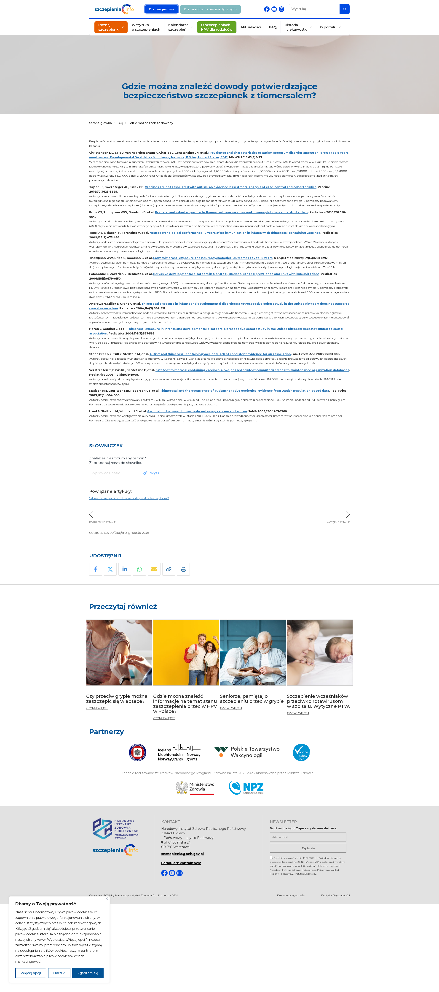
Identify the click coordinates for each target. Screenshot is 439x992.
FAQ (273, 27)
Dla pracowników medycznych (210, 9)
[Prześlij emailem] (154, 569)
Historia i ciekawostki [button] (296, 27)
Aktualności (251, 27)
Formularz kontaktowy (181, 863)
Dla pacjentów (161, 9)
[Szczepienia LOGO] (120, 850)
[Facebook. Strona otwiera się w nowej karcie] (267, 9)
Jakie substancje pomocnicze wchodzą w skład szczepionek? (129, 498)
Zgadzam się (88, 973)
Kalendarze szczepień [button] (178, 27)
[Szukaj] (345, 9)
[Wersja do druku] (183, 569)
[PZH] (120, 828)
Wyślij (155, 473)
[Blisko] (107, 899)
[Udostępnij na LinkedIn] (124, 569)
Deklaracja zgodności (291, 895)
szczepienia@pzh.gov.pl (182, 854)
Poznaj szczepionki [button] (108, 27)
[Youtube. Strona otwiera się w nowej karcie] (274, 9)
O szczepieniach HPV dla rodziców (217, 27)
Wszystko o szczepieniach (146, 27)
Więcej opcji (31, 973)
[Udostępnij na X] (110, 569)
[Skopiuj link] (168, 569)
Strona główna (100, 123)
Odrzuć (59, 973)
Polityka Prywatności (335, 895)
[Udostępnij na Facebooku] (95, 569)
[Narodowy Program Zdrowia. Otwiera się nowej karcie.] (246, 788)
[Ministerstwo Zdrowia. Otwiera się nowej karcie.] (195, 788)
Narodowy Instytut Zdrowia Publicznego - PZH (146, 895)
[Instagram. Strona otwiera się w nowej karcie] (281, 9)
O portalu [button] (328, 27)
